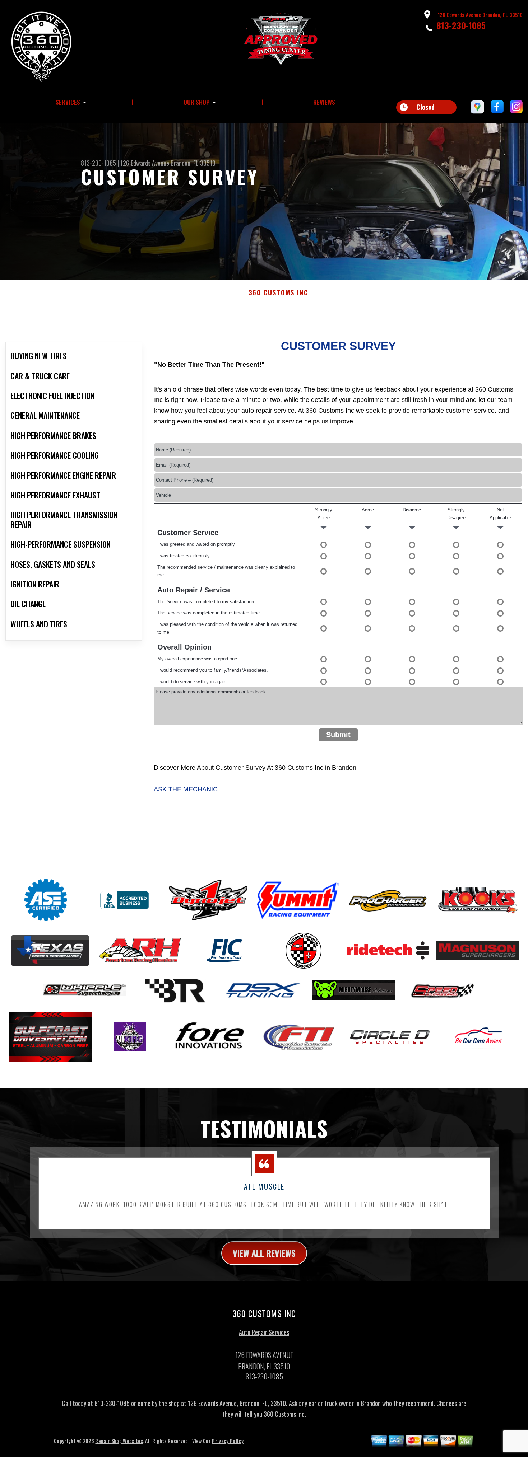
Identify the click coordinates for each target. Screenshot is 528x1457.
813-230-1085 (461, 25)
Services (68, 102)
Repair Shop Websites (119, 1440)
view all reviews (264, 1252)
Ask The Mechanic (186, 789)
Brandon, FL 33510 (193, 163)
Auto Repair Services (264, 1332)
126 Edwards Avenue (144, 163)
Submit (338, 735)
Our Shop (197, 102)
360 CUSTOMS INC (279, 293)
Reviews (324, 102)
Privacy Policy (227, 1440)
